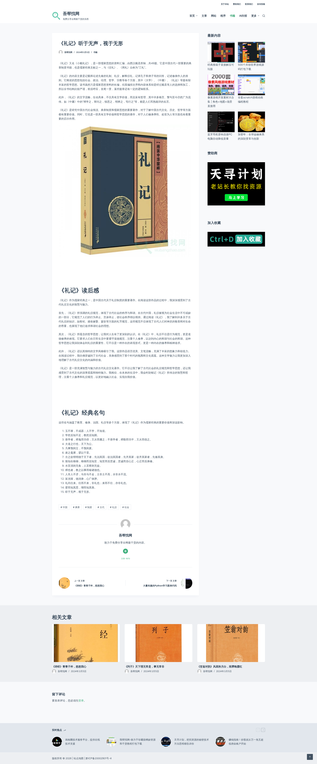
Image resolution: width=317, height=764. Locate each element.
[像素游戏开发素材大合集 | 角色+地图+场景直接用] (221, 85)
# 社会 (125, 507)
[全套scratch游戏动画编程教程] (251, 85)
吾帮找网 (71, 13)
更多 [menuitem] (254, 15)
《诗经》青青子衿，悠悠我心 (69, 666)
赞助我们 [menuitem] (237, 4)
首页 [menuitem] (192, 15)
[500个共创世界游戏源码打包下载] (251, 52)
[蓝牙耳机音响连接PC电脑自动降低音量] (221, 122)
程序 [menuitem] (223, 15)
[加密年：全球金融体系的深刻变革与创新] (251, 122)
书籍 (95, 52)
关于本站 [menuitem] (225, 4)
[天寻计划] (236, 183)
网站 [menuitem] (213, 15)
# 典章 (76, 507)
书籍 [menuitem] (232, 15)
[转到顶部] (310, 757)
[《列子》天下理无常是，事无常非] (158, 643)
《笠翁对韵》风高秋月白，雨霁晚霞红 (219, 666)
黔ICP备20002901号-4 (99, 758)
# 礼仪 (113, 507)
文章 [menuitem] (204, 15)
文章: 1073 (125, 558)
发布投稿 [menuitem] (261, 4)
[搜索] (264, 16)
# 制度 (88, 507)
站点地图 (79, 758)
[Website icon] (125, 551)
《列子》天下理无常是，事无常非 (144, 666)
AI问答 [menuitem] (243, 15)
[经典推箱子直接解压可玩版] (221, 52)
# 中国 (64, 507)
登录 (81, 700)
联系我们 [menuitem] (249, 4)
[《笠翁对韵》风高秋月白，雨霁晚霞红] (231, 643)
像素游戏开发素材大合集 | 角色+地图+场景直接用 (221, 102)
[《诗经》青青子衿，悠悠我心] (86, 643)
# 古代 (101, 507)
